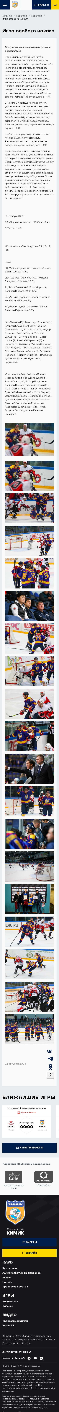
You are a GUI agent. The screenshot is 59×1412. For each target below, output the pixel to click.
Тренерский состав (15, 1286)
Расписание (10, 1301)
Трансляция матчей (15, 1321)
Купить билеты (28, 1112)
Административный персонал (21, 1272)
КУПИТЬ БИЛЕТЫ (31, 1147)
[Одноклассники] (50, 1069)
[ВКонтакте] (49, 1053)
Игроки (6, 1277)
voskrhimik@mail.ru (20, 1343)
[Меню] (5, 4)
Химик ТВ (8, 1325)
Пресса (7, 1282)
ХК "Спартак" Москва (15, 1351)
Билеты (43, 4)
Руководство (10, 1268)
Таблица (7, 1306)
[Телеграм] (50, 1061)
